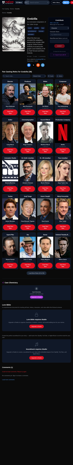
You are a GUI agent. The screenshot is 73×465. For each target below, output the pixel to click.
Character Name (54, 31)
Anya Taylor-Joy (63, 183)
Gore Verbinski (10, 106)
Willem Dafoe (63, 259)
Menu (20, 2)
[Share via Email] (43, 65)
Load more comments (8, 379)
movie (30, 28)
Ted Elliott (45, 106)
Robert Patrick (10, 259)
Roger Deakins (27, 144)
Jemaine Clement (28, 183)
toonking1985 (40, 59)
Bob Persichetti (27, 106)
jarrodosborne (32, 31)
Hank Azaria (45, 221)
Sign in (66, 2)
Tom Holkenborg (63, 106)
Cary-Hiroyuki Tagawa (27, 221)
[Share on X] (33, 65)
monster (41, 31)
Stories (12, 9)
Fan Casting (5, 9)
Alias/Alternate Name (58, 38)
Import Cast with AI (60, 55)
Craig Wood (10, 144)
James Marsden (10, 221)
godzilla (36, 28)
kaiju (42, 28)
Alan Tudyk (62, 221)
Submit (59, 46)
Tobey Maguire (45, 259)
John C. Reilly (28, 259)
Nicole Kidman (45, 183)
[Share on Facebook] (29, 65)
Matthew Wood (45, 144)
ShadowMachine (10, 183)
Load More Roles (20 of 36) (36, 273)
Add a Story (56, 2)
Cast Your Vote (10, 112)
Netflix (63, 144)
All (26, 2)
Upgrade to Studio (36, 297)
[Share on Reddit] (38, 65)
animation (31, 34)
